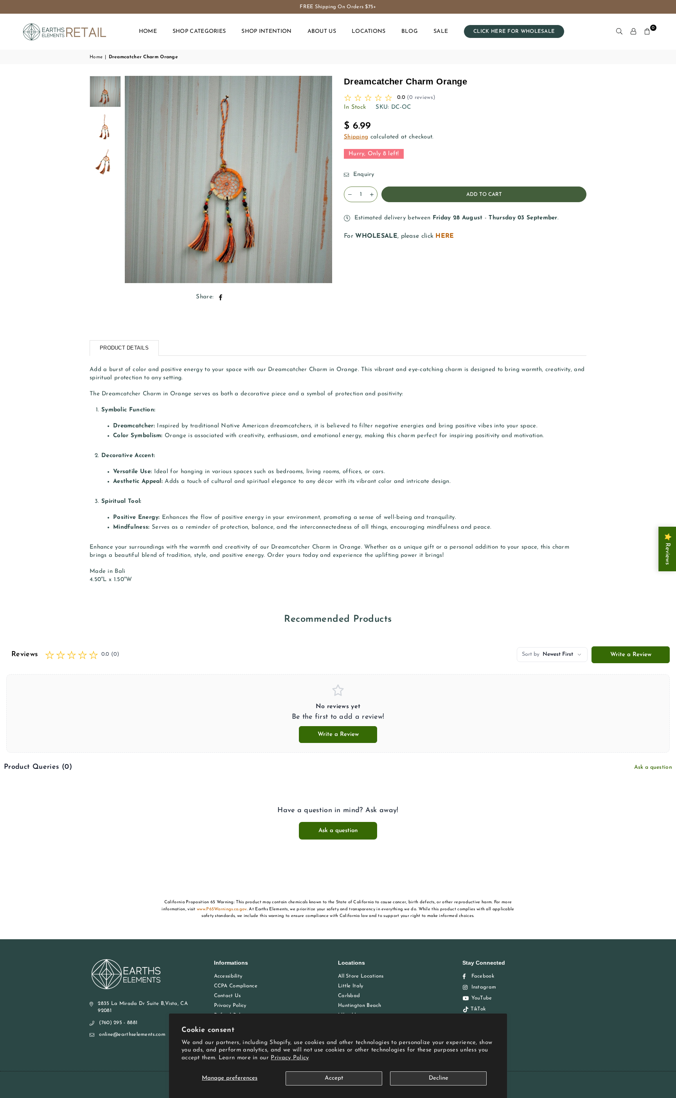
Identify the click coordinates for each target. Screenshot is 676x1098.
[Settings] (633, 32)
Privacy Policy (290, 1058)
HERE (444, 236)
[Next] (321, 180)
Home (96, 57)
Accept (334, 1078)
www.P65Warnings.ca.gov (222, 909)
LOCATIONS (369, 31)
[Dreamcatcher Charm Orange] (105, 126)
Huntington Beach (359, 1005)
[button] (647, 32)
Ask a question (653, 767)
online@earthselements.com (132, 1034)
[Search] (619, 32)
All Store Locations (361, 976)
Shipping (356, 137)
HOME (148, 31)
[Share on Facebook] (221, 297)
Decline (438, 1078)
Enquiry (362, 175)
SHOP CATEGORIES (199, 31)
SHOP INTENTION (266, 31)
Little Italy (350, 986)
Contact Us (227, 995)
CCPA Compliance (236, 986)
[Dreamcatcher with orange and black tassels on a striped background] (105, 91)
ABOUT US (321, 31)
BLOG (409, 31)
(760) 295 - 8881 (118, 1022)
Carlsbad (349, 995)
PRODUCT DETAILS (124, 348)
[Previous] (135, 180)
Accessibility (228, 976)
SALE (440, 31)
